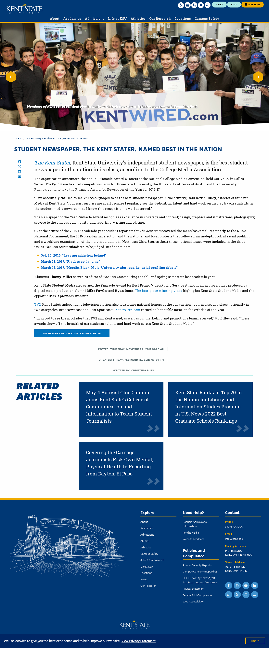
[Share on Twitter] (19, 166)
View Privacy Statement (139, 640)
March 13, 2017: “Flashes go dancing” (70, 261)
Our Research (148, 585)
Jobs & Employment (152, 560)
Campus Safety (149, 553)
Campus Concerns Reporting (200, 571)
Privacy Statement (193, 588)
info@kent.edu (234, 538)
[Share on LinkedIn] (19, 171)
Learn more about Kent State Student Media (72, 333)
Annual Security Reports (197, 565)
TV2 (37, 304)
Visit (234, 4)
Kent (18, 138)
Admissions (147, 534)
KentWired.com (127, 310)
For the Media (191, 532)
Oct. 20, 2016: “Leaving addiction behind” (74, 255)
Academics (146, 528)
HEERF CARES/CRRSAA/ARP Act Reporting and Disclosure (200, 580)
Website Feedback (193, 539)
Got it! (255, 640)
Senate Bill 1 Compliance (197, 595)
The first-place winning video (158, 291)
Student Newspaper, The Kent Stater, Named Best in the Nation (58, 138)
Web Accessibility (193, 601)
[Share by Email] (19, 177)
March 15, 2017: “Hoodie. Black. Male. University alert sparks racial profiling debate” (109, 267)
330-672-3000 (234, 526)
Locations (146, 573)
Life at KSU (146, 566)
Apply (219, 4)
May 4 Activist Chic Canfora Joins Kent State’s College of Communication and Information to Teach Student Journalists (119, 406)
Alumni (144, 541)
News (143, 579)
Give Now (253, 4)
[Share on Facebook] (19, 161)
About (144, 521)
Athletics (145, 547)
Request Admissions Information (195, 523)
